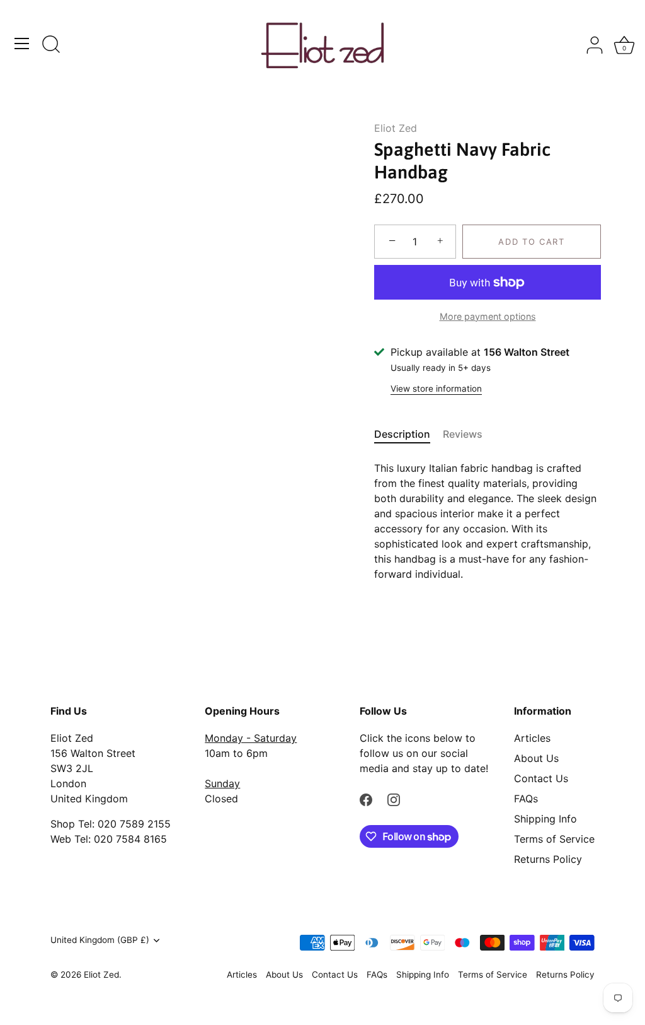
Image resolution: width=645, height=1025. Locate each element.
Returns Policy (548, 859)
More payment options (488, 316)
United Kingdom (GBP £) (99, 940)
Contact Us (541, 778)
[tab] (408, 434)
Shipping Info (545, 818)
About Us (536, 758)
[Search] (51, 45)
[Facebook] (366, 798)
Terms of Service (554, 839)
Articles (532, 738)
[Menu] (22, 43)
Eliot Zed (395, 128)
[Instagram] (393, 798)
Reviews (462, 434)
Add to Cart (531, 242)
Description (402, 434)
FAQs (526, 798)
